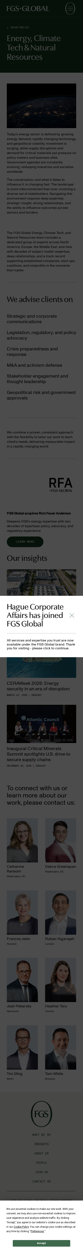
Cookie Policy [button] (21, 1226)
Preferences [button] (37, 1231)
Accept (41, 1243)
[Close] (71, 615)
